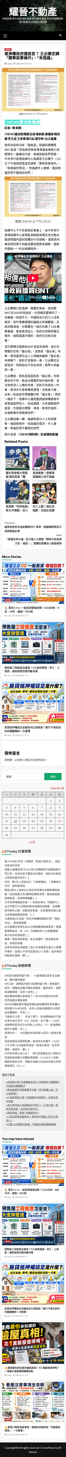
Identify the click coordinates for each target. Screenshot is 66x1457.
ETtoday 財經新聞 (18, 966)
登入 (22, 759)
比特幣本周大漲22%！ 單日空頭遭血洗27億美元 (32, 1053)
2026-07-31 (19, 735)
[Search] (60, 35)
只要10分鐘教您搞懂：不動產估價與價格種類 (32, 1124)
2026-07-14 (19, 1375)
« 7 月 (32, 841)
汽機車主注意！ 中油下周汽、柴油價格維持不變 (32, 1016)
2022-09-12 (21, 63)
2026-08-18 (19, 616)
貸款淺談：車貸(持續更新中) (23, 1113)
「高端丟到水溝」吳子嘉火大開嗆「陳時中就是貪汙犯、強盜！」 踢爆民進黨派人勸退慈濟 (33, 539)
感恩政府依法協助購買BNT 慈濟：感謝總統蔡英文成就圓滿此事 (33, 527)
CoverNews (47, 1447)
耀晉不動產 (33, 12)
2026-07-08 (19, 1435)
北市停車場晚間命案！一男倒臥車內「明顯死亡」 (32, 902)
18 (15, 821)
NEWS (8, 49)
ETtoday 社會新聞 (18, 851)
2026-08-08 (19, 676)
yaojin (9, 63)
